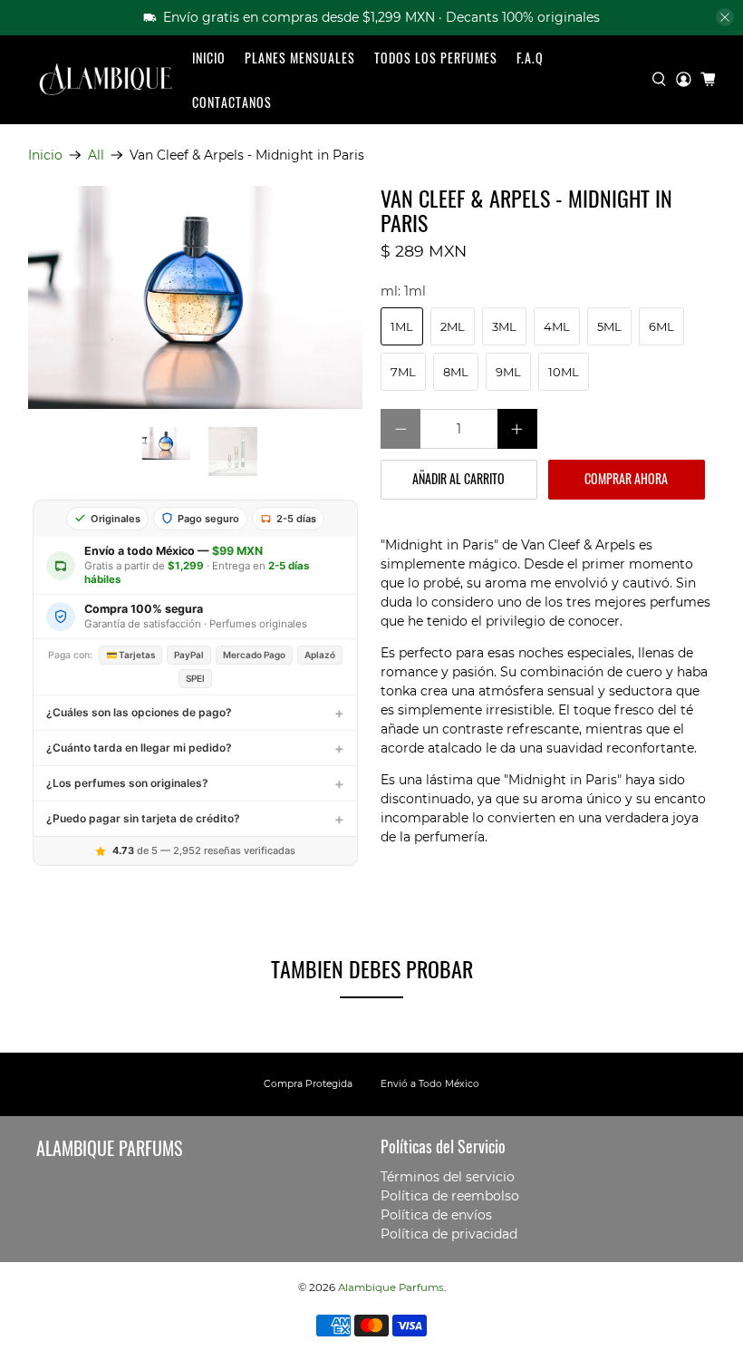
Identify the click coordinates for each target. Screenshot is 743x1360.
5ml (609, 326)
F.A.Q (530, 57)
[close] (725, 17)
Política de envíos (436, 1215)
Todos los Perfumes (435, 57)
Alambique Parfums (391, 1287)
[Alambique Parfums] (105, 79)
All (96, 155)
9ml (508, 371)
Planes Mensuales (300, 57)
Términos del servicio (448, 1177)
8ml (455, 371)
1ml (402, 326)
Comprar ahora (626, 478)
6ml (661, 326)
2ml (452, 326)
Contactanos (232, 102)
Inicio (209, 57)
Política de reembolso (450, 1196)
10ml (563, 371)
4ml (557, 326)
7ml (403, 371)
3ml (504, 326)
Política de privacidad (449, 1234)
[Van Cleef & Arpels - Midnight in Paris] (195, 297)
